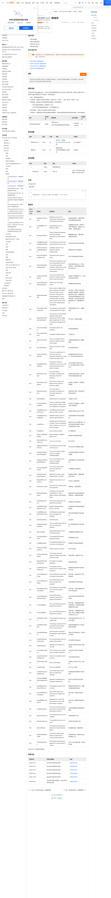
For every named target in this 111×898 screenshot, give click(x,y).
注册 (101, 2)
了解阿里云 (57, 3)
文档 (89, 2)
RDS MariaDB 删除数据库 (37, 68)
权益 (33, 3)
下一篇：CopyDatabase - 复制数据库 (73, 790)
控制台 (96, 2)
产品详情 (73, 22)
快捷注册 (11, 28)
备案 (93, 2)
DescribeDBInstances (62, 142)
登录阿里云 (26, 28)
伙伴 (47, 3)
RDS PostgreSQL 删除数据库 (38, 63)
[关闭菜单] (3, 3)
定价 (37, 3)
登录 (107, 2)
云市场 (42, 3)
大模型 (18, 3)
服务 (51, 3)
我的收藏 (82, 22)
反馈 (60, 798)
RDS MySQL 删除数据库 (37, 61)
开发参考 (55, 11)
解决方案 (27, 3)
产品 (22, 3)
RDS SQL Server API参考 (65, 11)
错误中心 (33, 749)
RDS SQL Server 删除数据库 (38, 66)
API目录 (75, 11)
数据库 (80, 11)
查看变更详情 (73, 763)
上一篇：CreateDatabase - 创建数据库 (40, 790)
